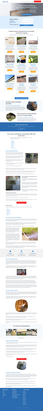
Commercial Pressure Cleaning (16, 394)
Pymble (24, 400)
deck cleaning (12, 294)
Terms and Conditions (23, 409)
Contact (32, 1)
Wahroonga (24, 402)
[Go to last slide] (6, 332)
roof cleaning (23, 260)
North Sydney (25, 399)
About (26, 1)
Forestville (8, 211)
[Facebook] (3, 396)
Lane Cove (24, 396)
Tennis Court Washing (15, 395)
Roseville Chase (13, 145)
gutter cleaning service (34, 342)
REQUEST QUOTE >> (26, 25)
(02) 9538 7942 (13, 22)
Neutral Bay (24, 398)
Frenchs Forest (13, 143)
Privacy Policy (19, 409)
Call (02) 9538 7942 (37, 1)
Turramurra (24, 401)
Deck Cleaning (14, 393)
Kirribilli (24, 395)
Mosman (24, 397)
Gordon (12, 146)
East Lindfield (8, 210)
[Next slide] (36, 332)
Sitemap (4, 393)
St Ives (12, 144)
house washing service (10, 153)
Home (24, 1)
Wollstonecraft (25, 404)
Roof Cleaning (14, 392)
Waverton (24, 403)
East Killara (12, 141)
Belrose (12, 140)
